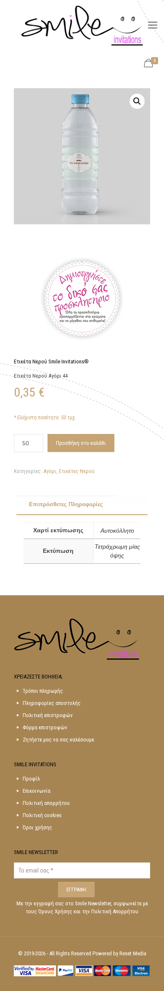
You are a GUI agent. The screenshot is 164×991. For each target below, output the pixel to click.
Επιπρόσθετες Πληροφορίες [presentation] (66, 504)
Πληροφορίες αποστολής (52, 703)
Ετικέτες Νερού (77, 471)
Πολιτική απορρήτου (46, 803)
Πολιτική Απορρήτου (114, 911)
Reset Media (132, 953)
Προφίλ (31, 778)
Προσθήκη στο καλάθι (81, 443)
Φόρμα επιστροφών (45, 727)
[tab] (82, 505)
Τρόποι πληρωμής (43, 691)
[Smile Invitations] (82, 25)
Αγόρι (49, 471)
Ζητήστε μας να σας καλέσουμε (58, 739)
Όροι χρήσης (37, 827)
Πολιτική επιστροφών (48, 715)
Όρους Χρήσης (56, 911)
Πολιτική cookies (42, 815)
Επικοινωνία (36, 791)
